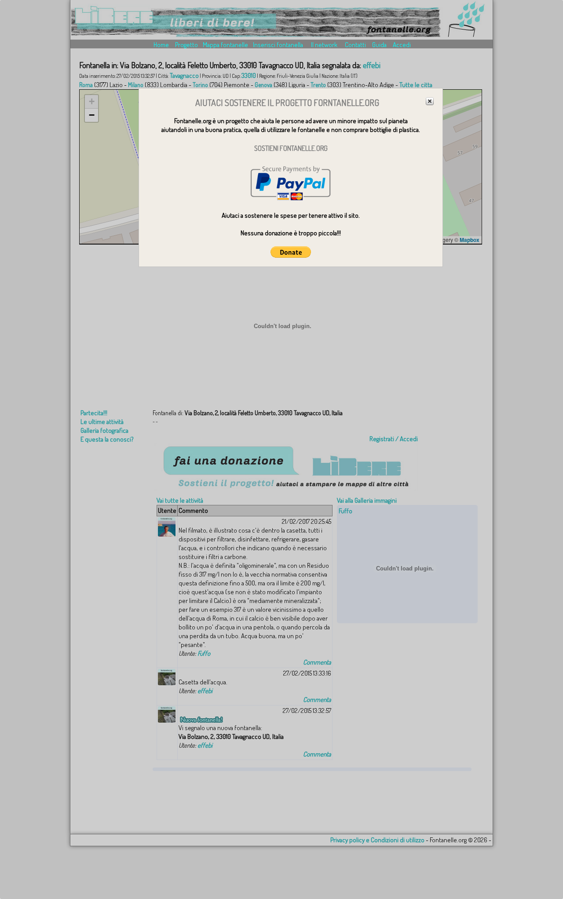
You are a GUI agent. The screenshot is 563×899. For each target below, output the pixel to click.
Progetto (186, 44)
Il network (324, 44)
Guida (379, 44)
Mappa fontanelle (225, 44)
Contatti (355, 44)
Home (161, 44)
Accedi (402, 44)
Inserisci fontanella (278, 44)
